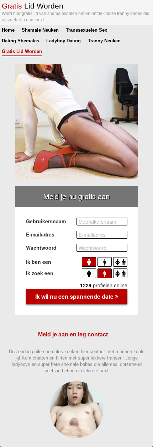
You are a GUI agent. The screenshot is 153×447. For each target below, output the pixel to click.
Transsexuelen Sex (86, 30)
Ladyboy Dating (63, 40)
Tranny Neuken (104, 40)
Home (8, 30)
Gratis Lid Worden (22, 51)
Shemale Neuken (40, 30)
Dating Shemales (20, 40)
